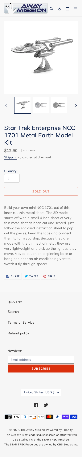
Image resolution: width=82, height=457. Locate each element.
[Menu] (76, 8)
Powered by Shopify (59, 430)
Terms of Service (21, 322)
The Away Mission (33, 430)
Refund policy (18, 333)
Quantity (10, 171)
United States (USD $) (39, 392)
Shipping (10, 157)
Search (13, 311)
